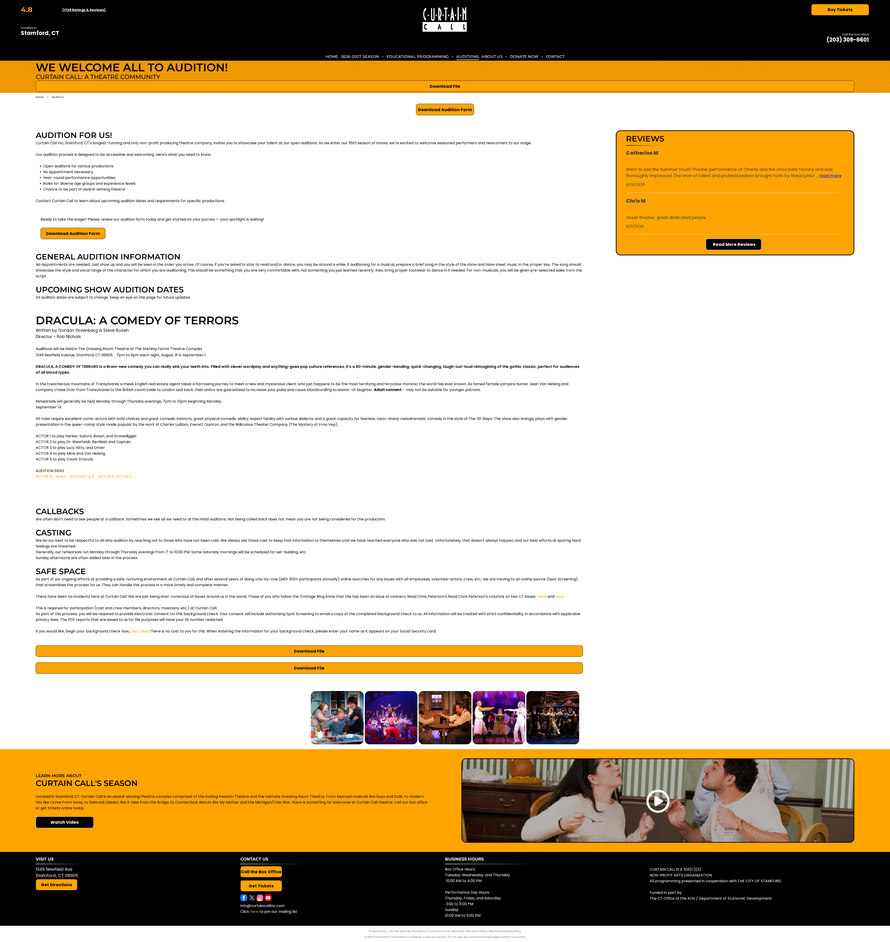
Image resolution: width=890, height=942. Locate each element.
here (542, 596)
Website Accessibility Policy (505, 931)
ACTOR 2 (124, 476)
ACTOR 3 (106, 476)
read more (830, 175)
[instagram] (260, 898)
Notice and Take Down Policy (468, 931)
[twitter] (251, 898)
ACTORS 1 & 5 (82, 476)
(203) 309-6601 (847, 40)
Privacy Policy (377, 931)
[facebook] (243, 898)
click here (139, 631)
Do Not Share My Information (408, 931)
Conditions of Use (438, 931)
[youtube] (268, 898)
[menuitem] (332, 56)
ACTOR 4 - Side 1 (51, 476)
